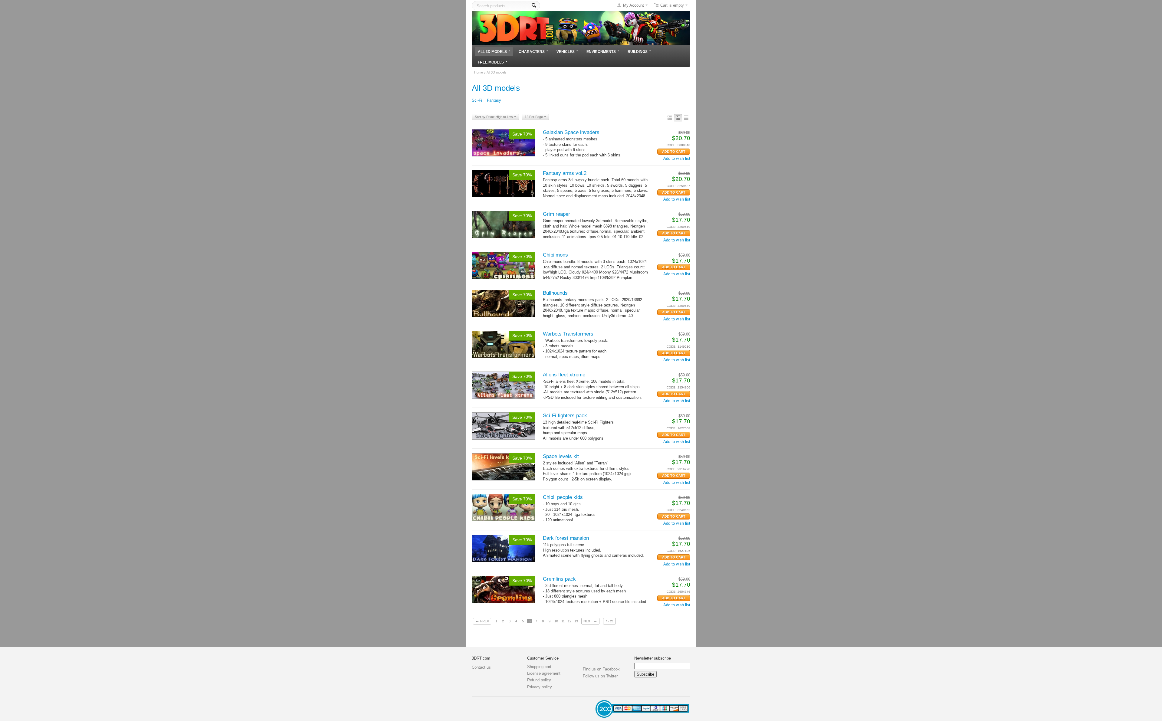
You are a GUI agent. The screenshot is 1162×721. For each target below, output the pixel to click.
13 (576, 621)
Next (590, 620)
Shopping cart (539, 666)
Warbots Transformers (568, 334)
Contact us (481, 667)
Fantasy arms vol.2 (564, 173)
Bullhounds (555, 293)
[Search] (534, 5)
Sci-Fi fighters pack (565, 415)
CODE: (671, 145)
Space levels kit (561, 456)
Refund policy (539, 680)
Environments (601, 52)
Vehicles (565, 52)
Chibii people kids (563, 497)
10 (556, 621)
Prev (482, 620)
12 (569, 621)
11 (563, 621)
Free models (491, 62)
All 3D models (492, 52)
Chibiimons (555, 255)
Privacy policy (539, 687)
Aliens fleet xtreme (564, 375)
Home (478, 72)
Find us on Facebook (601, 669)
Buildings (638, 52)
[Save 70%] (503, 142)
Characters (532, 52)
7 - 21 (609, 621)
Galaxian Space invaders (571, 132)
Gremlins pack (559, 579)
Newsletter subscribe (652, 658)
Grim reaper (556, 214)
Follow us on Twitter (600, 676)
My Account (633, 5)
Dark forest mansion (566, 538)
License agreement (543, 673)
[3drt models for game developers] (581, 27)
